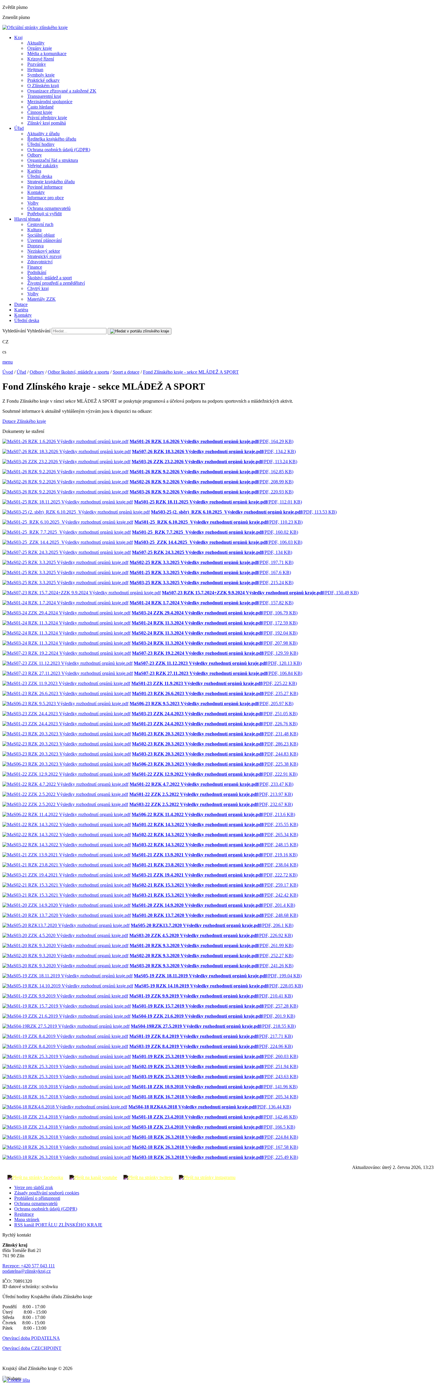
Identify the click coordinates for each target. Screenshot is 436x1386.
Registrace (24, 1214)
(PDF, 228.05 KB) (218, 985)
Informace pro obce (45, 197)
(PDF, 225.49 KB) (215, 1157)
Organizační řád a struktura (52, 160)
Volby (33, 202)
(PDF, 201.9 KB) (213, 1016)
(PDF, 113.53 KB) (244, 511)
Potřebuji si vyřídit (44, 213)
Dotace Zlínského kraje (24, 421)
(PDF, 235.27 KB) (215, 693)
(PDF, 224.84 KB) (215, 1137)
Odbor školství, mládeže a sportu (78, 372)
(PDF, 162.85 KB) (211, 471)
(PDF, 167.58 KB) (215, 1147)
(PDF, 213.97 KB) (211, 794)
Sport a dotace (126, 372)
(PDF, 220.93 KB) (211, 491)
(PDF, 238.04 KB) (215, 864)
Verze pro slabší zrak (33, 1187)
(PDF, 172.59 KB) (214, 622)
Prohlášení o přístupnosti (37, 1198)
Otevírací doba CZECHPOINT (31, 1348)
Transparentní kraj (44, 96)
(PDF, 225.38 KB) (215, 764)
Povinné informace (45, 186)
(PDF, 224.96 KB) (211, 1046)
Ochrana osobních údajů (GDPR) (58, 149)
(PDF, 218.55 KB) (213, 1026)
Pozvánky (36, 64)
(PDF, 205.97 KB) (211, 703)
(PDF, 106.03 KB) (218, 542)
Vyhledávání (14, 330)
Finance (34, 267)
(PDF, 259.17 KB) (215, 885)
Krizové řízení (40, 58)
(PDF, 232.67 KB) (211, 804)
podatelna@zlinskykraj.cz (26, 1271)
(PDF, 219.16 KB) (214, 854)
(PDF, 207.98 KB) (214, 643)
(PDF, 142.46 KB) (214, 1116)
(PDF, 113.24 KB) (214, 461)
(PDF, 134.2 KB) (214, 451)
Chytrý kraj (38, 288)
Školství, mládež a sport (49, 277)
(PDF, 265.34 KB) (215, 834)
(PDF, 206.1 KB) (212, 925)
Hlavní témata (27, 219)
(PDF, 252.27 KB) (211, 955)
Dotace (21, 304)
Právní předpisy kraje (47, 117)
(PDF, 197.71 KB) (211, 562)
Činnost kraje (39, 112)
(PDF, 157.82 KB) (211, 602)
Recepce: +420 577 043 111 (28, 1265)
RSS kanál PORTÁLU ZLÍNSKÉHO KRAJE (58, 1224)
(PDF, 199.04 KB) (218, 975)
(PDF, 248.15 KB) (215, 844)
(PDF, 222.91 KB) (214, 774)
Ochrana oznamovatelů (49, 208)
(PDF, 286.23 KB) (215, 743)
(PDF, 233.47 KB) (211, 784)
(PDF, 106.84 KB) (218, 673)
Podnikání (36, 272)
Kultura (34, 229)
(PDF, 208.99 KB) (211, 481)
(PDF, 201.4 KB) (213, 905)
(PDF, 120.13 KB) (218, 663)
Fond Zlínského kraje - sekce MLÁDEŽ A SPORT (191, 372)
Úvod (7, 372)
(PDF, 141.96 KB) (214, 1086)
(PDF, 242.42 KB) (215, 895)
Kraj (18, 37)
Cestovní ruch (40, 224)
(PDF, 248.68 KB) (215, 915)
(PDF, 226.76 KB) (214, 723)
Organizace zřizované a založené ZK (61, 90)
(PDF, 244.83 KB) (215, 753)
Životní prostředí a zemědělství (56, 283)
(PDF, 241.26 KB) (211, 965)
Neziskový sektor (43, 251)
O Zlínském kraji (43, 85)
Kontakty (36, 192)
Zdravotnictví (39, 261)
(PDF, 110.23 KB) (218, 522)
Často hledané (40, 106)
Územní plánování (44, 240)
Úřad (19, 128)
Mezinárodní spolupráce (49, 101)
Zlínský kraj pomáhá (46, 122)
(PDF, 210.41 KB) (211, 995)
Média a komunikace (46, 53)
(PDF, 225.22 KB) (214, 683)
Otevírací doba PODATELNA (31, 1338)
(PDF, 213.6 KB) (213, 814)
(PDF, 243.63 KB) (215, 1076)
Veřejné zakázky (42, 165)
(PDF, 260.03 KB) (215, 1056)
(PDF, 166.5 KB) (213, 1126)
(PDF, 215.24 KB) (211, 582)
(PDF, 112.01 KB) (218, 501)
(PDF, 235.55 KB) (215, 824)
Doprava (35, 245)
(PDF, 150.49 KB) (260, 592)
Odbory (34, 154)
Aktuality (35, 42)
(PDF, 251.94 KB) (215, 1066)
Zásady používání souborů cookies (46, 1192)
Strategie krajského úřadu (51, 181)
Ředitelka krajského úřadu (51, 138)
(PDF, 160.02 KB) (215, 532)
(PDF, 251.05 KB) (214, 713)
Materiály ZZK (41, 299)
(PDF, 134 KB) (212, 552)
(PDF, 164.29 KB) (211, 441)
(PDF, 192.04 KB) (214, 632)
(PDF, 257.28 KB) (215, 1006)
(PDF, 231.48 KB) (215, 733)
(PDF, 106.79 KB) (214, 612)
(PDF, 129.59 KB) (215, 653)
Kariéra (34, 170)
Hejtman (35, 69)
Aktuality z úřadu (43, 133)
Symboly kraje (41, 74)
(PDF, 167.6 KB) (210, 572)
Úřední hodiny (41, 144)
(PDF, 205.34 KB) (215, 1096)
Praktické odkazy (43, 80)
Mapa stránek (26, 1219)
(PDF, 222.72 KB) (214, 874)
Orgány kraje (39, 48)
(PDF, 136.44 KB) (209, 1106)
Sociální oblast (41, 235)
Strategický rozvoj (44, 256)
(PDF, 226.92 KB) (211, 935)
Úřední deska (39, 176)
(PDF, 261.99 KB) (211, 945)
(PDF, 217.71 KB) (211, 1036)
